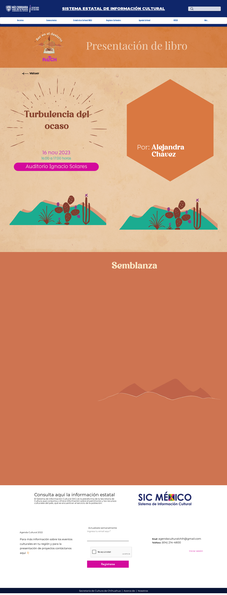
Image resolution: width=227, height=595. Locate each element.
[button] (20, 20)
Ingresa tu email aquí (98, 531)
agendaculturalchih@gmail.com (179, 538)
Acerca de (129, 590)
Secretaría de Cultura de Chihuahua (100, 590)
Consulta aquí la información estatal (75, 494)
